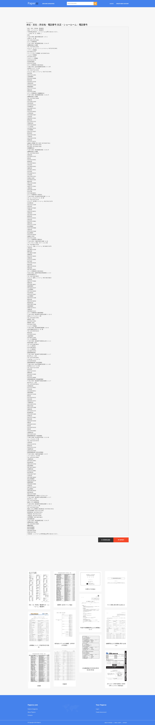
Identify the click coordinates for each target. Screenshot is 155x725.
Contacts (30, 715)
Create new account (101, 712)
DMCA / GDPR (117, 722)
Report (121, 540)
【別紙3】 (64, 684)
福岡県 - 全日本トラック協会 (64, 605)
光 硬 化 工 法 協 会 (90, 589)
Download (106, 540)
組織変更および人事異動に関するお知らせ (116, 644)
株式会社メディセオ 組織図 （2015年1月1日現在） (65, 644)
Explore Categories (33, 709)
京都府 (39, 686)
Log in (97, 709)
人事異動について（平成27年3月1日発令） (39, 646)
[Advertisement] (77, 15)
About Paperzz (32, 712)
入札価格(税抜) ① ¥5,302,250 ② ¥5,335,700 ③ (90, 669)
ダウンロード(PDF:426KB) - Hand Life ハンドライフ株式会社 (116, 684)
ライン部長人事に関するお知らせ (116, 605)
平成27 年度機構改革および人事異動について (90, 628)
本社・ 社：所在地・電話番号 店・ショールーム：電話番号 (39, 605)
